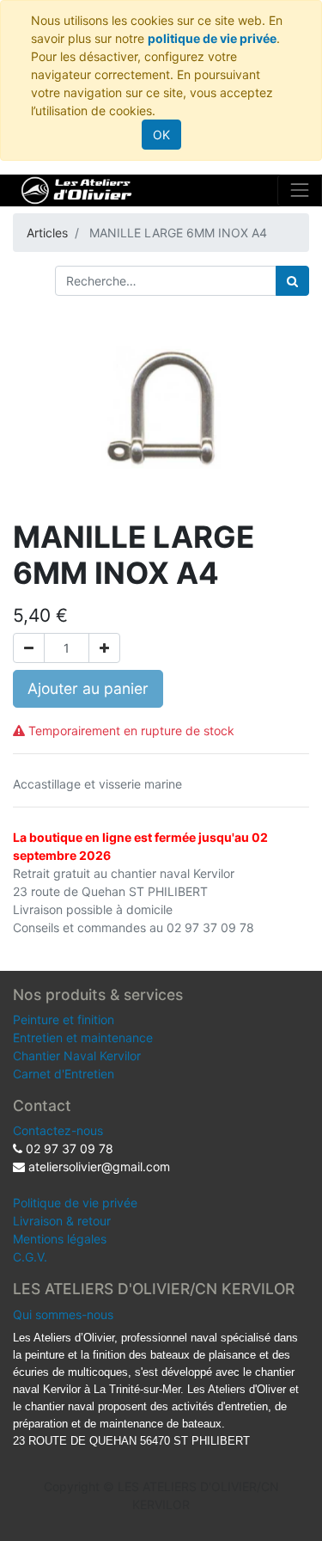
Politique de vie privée (75, 1202)
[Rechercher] (292, 281)
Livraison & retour (62, 1220)
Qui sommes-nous (63, 1314)
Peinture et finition (63, 1019)
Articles (47, 232)
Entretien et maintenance (83, 1037)
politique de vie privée (212, 38)
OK (161, 134)
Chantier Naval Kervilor (77, 1055)
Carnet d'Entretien (63, 1073)
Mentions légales (59, 1238)
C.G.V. (30, 1256)
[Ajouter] (104, 648)
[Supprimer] (29, 648)
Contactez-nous (58, 1130)
